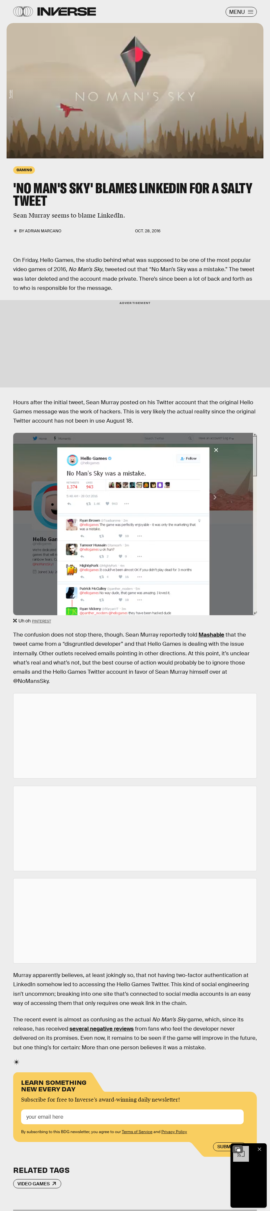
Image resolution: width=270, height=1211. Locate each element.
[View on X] (135, 736)
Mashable (211, 634)
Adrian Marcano (43, 231)
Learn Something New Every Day (54, 1085)
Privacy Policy (174, 1131)
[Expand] (237, 1149)
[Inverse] (66, 11)
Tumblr (11, 93)
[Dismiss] (259, 1149)
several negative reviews (101, 1028)
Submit (226, 1147)
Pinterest (41, 621)
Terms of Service (137, 1131)
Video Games (33, 1184)
